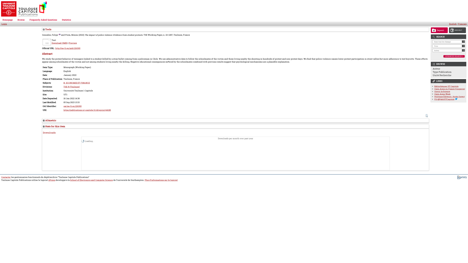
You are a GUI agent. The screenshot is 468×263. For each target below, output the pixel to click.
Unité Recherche (442, 75)
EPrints (51, 180)
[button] (426, 115)
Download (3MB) (59, 43)
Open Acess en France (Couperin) (449, 89)
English (453, 24)
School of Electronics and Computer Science (91, 180)
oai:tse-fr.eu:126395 (72, 106)
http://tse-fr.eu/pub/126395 (67, 48)
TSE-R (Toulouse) (71, 86)
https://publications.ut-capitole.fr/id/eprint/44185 (87, 110)
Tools (48, 29)
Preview (73, 43)
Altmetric (50, 120)
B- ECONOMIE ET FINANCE (76, 83)
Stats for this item (55, 126)
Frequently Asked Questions (43, 19)
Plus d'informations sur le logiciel (161, 180)
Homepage (7, 19)
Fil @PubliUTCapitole (444, 99)
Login (4, 24)
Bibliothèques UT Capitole (446, 86)
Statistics (66, 19)
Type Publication (442, 71)
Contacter (6, 177)
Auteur (436, 68)
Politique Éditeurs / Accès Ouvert (449, 96)
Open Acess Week (442, 94)
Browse (21, 19)
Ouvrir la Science (442, 91)
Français (462, 24)
